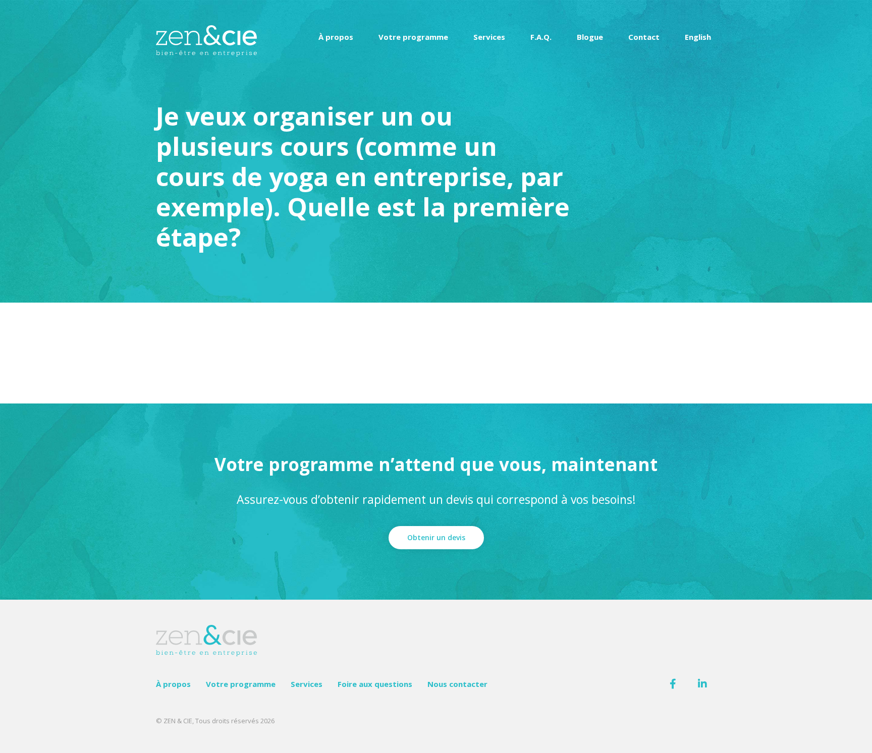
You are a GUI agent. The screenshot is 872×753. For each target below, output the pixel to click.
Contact (644, 37)
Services (489, 37)
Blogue (590, 37)
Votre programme (413, 37)
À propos (335, 37)
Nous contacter (457, 684)
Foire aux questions (375, 684)
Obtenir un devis (436, 537)
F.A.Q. (541, 37)
